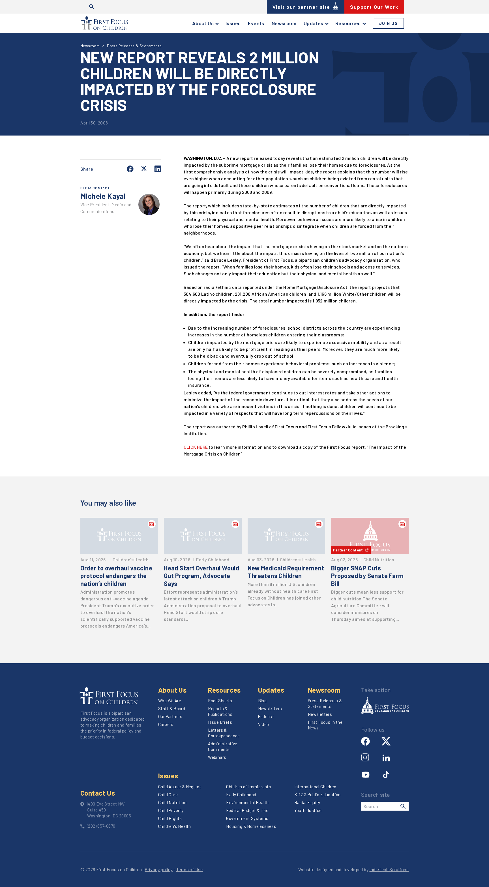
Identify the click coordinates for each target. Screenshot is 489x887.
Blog (262, 700)
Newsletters (270, 708)
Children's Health (174, 826)
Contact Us (97, 793)
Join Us (388, 23)
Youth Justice (308, 810)
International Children (315, 786)
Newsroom (284, 23)
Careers (165, 724)
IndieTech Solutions (389, 869)
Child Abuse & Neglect (179, 786)
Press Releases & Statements (134, 45)
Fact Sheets (220, 700)
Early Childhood (241, 794)
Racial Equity (307, 802)
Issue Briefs (220, 722)
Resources (348, 23)
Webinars (217, 757)
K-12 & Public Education (317, 794)
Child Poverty (170, 810)
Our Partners (170, 716)
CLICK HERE (196, 447)
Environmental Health (247, 802)
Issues (233, 23)
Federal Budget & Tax (247, 810)
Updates (313, 23)
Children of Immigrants (248, 786)
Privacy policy (159, 869)
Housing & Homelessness (251, 826)
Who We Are (169, 700)
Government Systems (247, 818)
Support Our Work (374, 7)
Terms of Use (189, 869)
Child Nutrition (172, 802)
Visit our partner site (302, 7)
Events (256, 23)
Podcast (266, 716)
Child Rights (170, 818)
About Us (203, 23)
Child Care (168, 794)
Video (263, 724)
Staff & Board (171, 708)
